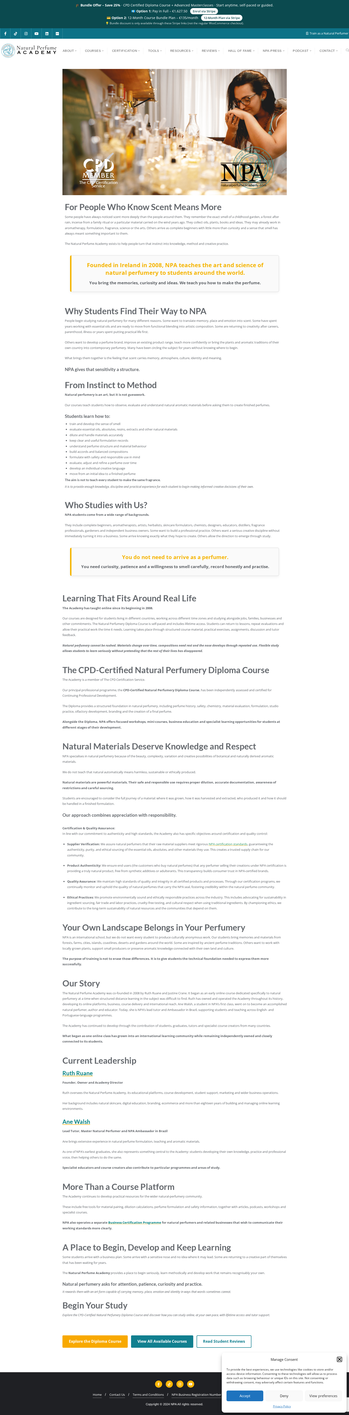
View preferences (323, 1395)
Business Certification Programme (134, 1222)
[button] (339, 1359)
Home (97, 1394)
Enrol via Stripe (204, 11)
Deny (284, 1395)
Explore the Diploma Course (95, 1341)
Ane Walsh (76, 1121)
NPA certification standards (228, 844)
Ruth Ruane (77, 1073)
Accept (245, 1395)
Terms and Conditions (148, 1394)
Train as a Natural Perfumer (328, 33)
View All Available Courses (162, 1341)
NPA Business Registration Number (196, 1394)
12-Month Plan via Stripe (222, 18)
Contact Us (117, 1394)
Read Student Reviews (224, 1341)
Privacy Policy (282, 1406)
